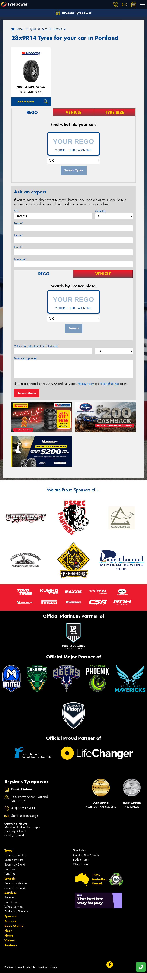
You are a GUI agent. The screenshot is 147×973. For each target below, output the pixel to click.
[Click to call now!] (115, 4)
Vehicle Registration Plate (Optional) (36, 346)
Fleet (8, 931)
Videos (9, 940)
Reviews (10, 945)
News (8, 936)
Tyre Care (10, 869)
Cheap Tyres (80, 864)
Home (19, 29)
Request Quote (27, 393)
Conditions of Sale (47, 967)
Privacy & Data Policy (25, 967)
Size (16, 211)
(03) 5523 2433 (23, 808)
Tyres (8, 850)
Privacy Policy (86, 384)
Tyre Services (12, 902)
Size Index (79, 850)
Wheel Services (13, 907)
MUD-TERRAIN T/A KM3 (31, 87)
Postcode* (20, 259)
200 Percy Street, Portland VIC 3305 (29, 799)
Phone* (18, 235)
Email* (18, 247)
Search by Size (13, 860)
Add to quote (26, 101)
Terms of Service (109, 384)
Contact (10, 921)
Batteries (9, 897)
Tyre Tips (9, 874)
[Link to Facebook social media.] (109, 964)
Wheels (10, 879)
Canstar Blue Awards (86, 855)
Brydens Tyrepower (76, 13)
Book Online (13, 926)
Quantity (100, 211)
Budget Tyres (81, 860)
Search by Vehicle (15, 855)
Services (10, 893)
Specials (10, 916)
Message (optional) (25, 358)
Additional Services (16, 911)
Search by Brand (14, 864)
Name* (18, 223)
